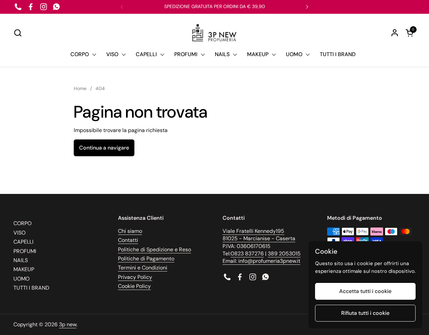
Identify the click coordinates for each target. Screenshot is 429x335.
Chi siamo (130, 231)
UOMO (21, 278)
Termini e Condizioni (142, 267)
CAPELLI (23, 241)
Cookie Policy (134, 286)
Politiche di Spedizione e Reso (154, 249)
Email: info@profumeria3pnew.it (261, 260)
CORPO (22, 223)
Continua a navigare (104, 147)
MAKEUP (23, 269)
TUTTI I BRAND (31, 287)
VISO (19, 232)
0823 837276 (247, 253)
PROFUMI (24, 251)
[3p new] (214, 33)
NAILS (20, 260)
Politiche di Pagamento (146, 258)
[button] (17, 33)
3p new (67, 324)
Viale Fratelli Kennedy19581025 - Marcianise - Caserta (259, 234)
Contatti (128, 240)
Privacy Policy (135, 277)
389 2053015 (284, 253)
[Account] (394, 33)
